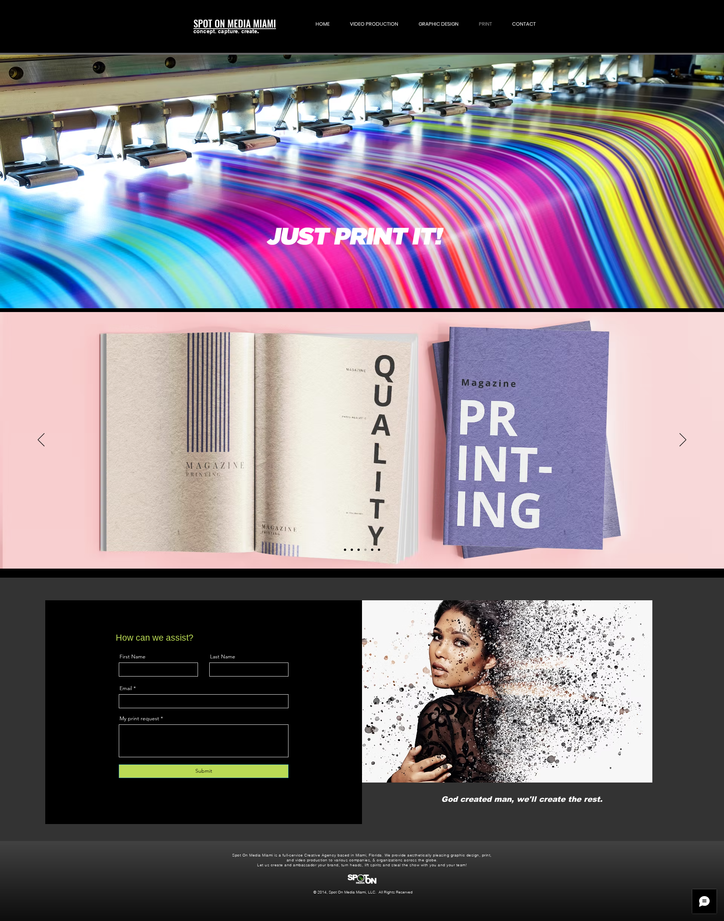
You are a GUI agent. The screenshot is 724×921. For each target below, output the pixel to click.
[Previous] (41, 440)
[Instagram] (209, 799)
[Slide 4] (365, 550)
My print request (139, 718)
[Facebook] (186, 799)
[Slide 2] (352, 550)
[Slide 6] (379, 550)
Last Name (222, 656)
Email (126, 688)
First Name (133, 656)
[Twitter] (197, 799)
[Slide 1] (345, 550)
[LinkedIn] (220, 799)
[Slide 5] (372, 550)
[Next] (683, 440)
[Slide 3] (358, 550)
